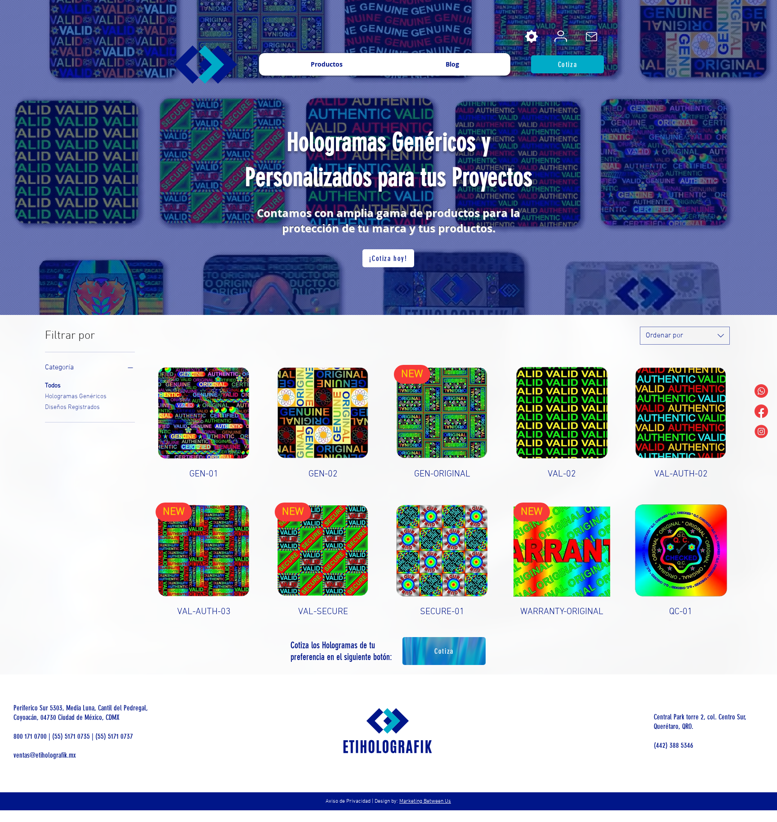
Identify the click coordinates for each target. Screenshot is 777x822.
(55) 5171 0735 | (73, 736)
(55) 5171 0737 (114, 736)
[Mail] (591, 36)
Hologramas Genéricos (76, 396)
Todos (53, 386)
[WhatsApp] (761, 391)
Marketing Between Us (425, 801)
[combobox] (685, 336)
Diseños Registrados (72, 407)
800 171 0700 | (32, 736)
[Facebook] (761, 411)
